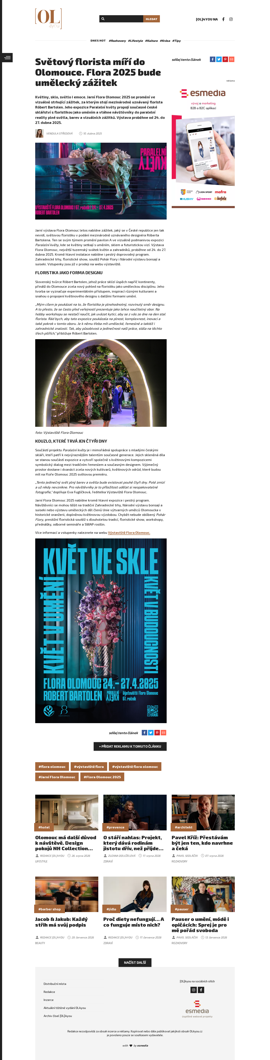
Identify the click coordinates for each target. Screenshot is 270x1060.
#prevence (115, 827)
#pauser (182, 909)
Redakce (49, 992)
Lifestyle (41, 861)
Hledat (151, 19)
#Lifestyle (135, 40)
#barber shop (49, 909)
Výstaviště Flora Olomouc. (129, 532)
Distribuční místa (55, 983)
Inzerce (49, 1000)
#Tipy (176, 40)
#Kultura (151, 40)
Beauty (40, 943)
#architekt (183, 827)
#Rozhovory (117, 40)
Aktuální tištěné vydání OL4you (65, 1008)
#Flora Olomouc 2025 (102, 777)
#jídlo (111, 909)
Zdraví (108, 861)
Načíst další (135, 962)
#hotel (44, 827)
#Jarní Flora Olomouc (57, 777)
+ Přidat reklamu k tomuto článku (130, 746)
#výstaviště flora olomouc (135, 767)
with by (135, 1045)
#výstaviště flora (89, 767)
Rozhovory (179, 861)
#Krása (165, 40)
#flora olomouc (52, 767)
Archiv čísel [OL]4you (58, 1016)
